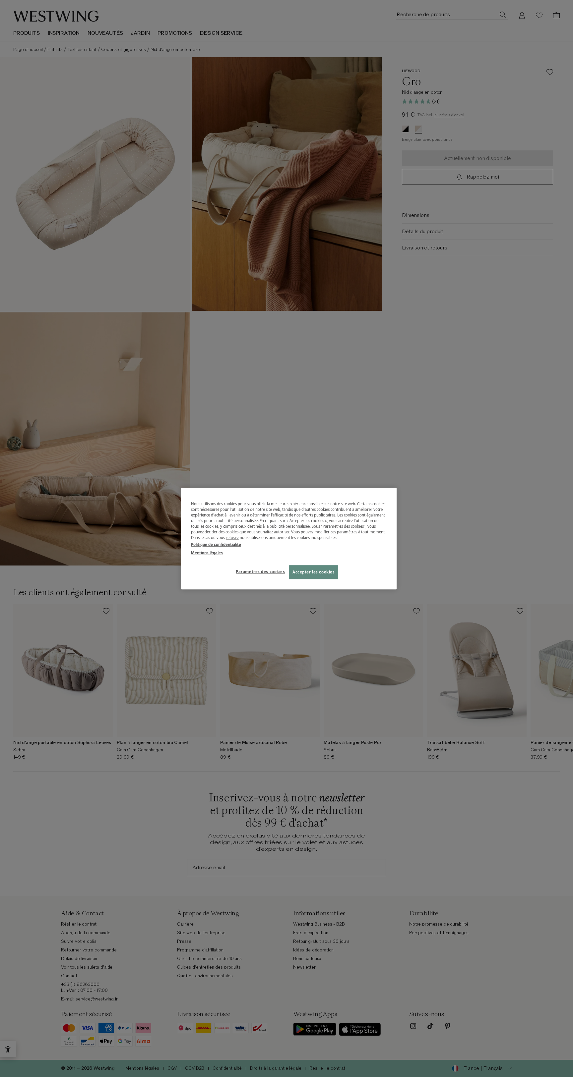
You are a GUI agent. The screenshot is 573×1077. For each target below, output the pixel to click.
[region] (289, 538)
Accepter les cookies (313, 571)
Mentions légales (207, 552)
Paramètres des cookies (260, 571)
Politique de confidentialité (216, 544)
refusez (232, 537)
